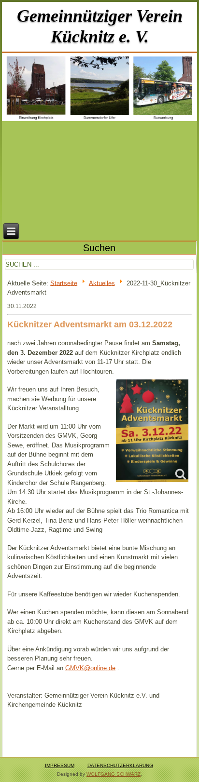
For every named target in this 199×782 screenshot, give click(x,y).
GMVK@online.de (90, 668)
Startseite (63, 282)
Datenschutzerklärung (120, 765)
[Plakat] (152, 430)
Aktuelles (102, 282)
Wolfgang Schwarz (113, 774)
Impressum (59, 765)
